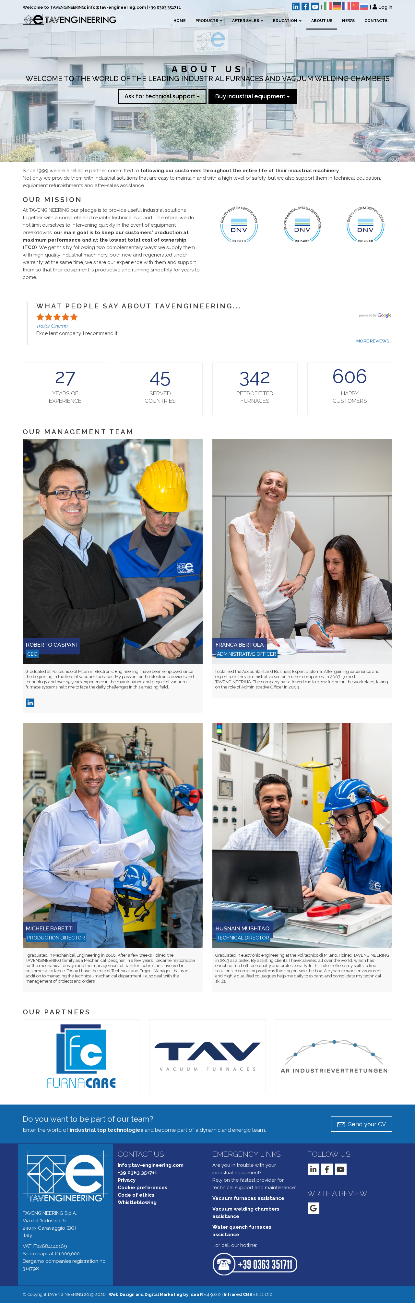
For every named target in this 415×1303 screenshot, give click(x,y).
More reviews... (374, 340)
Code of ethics (136, 1195)
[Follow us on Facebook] (305, 6)
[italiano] (328, 6)
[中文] (355, 6)
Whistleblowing (137, 1202)
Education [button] (285, 20)
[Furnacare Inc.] (81, 1056)
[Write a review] (313, 1208)
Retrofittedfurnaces (254, 397)
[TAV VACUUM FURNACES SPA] (207, 1056)
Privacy (127, 1180)
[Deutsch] (337, 6)
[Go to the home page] (64, 19)
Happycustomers (350, 397)
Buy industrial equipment (251, 96)
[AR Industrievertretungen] (334, 1056)
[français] (346, 6)
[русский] (364, 6)
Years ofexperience (65, 397)
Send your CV (366, 1124)
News (348, 20)
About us (321, 20)
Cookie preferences (142, 1187)
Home (179, 20)
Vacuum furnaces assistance (248, 1198)
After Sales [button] (246, 20)
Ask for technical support (160, 96)
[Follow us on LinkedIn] (296, 6)
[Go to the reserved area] (375, 6)
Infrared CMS (238, 1294)
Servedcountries (160, 397)
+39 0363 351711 (165, 7)
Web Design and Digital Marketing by (156, 1294)
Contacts (375, 20)
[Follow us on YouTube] (315, 6)
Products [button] (207, 20)
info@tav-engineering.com (116, 7)
